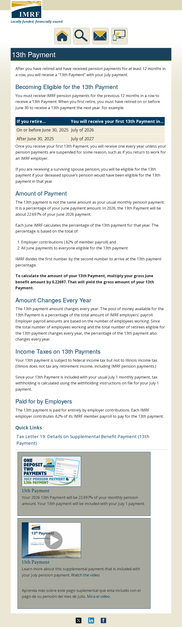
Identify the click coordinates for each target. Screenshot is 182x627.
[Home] (62, 36)
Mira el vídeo (98, 596)
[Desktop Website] (119, 36)
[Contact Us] (100, 36)
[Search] (81, 36)
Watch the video (85, 575)
